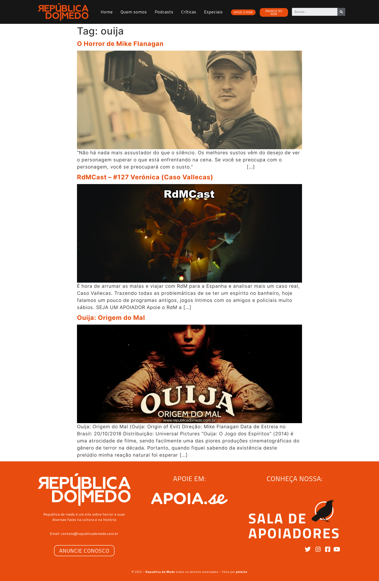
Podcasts (164, 11)
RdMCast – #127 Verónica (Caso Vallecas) (145, 177)
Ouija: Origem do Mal (111, 317)
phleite (241, 572)
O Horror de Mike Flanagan (120, 43)
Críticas (188, 11)
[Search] (341, 12)
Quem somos (134, 11)
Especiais (213, 11)
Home (107, 11)
